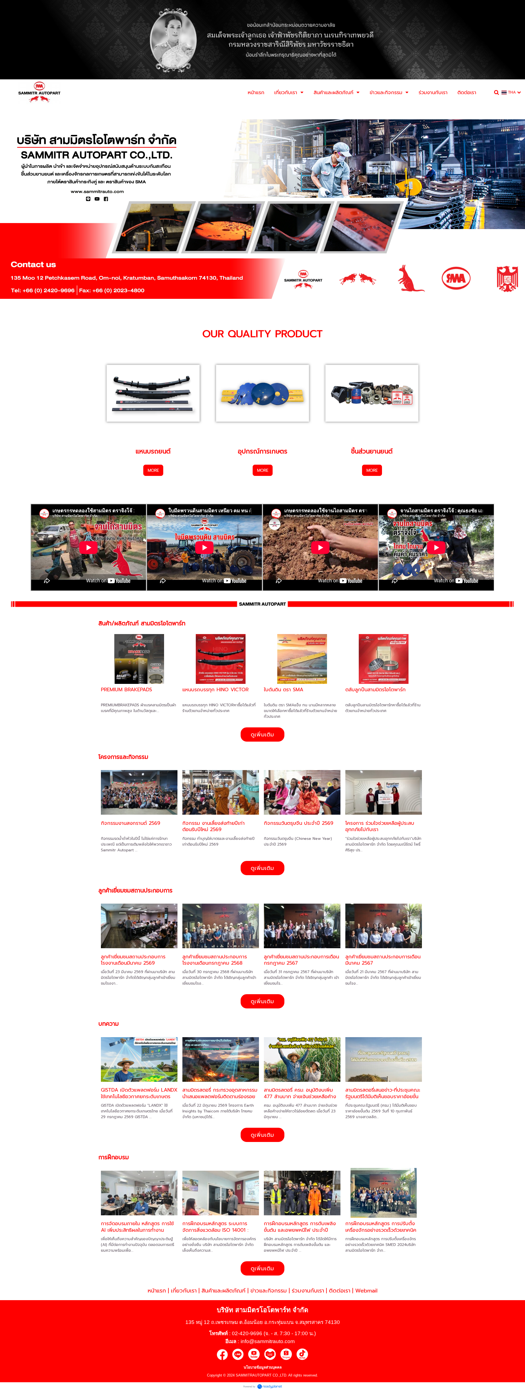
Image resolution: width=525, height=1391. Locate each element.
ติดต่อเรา (339, 1290)
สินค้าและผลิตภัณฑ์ (224, 1290)
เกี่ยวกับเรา (184, 1290)
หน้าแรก (157, 1290)
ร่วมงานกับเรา (308, 1290)
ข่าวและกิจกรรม (268, 1290)
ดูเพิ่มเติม (262, 734)
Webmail (366, 1290)
